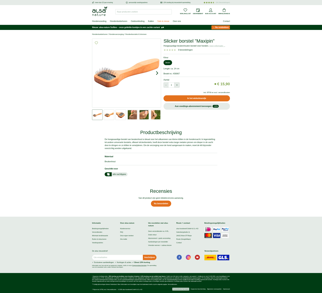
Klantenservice (125, 228)
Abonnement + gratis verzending (159, 238)
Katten (151, 21)
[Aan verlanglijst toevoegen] (96, 43)
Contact (226, 21)
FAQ (121, 232)
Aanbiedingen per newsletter (158, 242)
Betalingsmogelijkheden (100, 228)
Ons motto (123, 239)
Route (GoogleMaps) (183, 239)
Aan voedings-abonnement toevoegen (196, 106)
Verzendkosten (97, 232)
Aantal (166, 80)
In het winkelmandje (196, 98)
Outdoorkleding (138, 21)
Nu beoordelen (161, 203)
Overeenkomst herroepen (181, 289)
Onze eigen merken (127, 236)
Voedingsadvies (97, 243)
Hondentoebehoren (118, 21)
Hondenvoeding (99, 21)
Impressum (226, 289)
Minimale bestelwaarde (100, 236)
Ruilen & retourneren (99, 239)
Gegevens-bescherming (198, 289)
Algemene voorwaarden (214, 289)
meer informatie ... (217, 46)
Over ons (177, 21)
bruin (168, 62)
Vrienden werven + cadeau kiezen (160, 245)
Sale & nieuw (163, 21)
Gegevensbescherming (139, 265)
